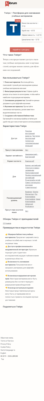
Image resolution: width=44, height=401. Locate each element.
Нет (26, 150)
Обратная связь (7, 338)
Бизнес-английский (33, 165)
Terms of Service (7, 341)
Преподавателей (32, 173)
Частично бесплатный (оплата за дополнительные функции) (32, 141)
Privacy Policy (6, 344)
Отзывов (7, 223)
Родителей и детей (32, 180)
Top (2, 359)
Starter (35, 192)
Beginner (28, 192)
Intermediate (30, 199)
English (3, 353)
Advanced (29, 204)
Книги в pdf (29, 161)
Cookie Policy (5, 347)
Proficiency (29, 206)
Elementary (29, 194)
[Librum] (11, 3)
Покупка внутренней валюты (30, 133)
